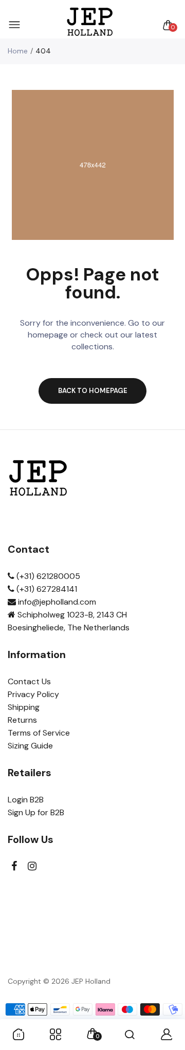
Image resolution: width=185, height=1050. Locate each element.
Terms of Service (39, 732)
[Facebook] (14, 866)
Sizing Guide (30, 745)
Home (18, 50)
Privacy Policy (33, 694)
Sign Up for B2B (36, 812)
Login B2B (26, 799)
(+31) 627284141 (45, 589)
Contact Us (29, 681)
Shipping (24, 707)
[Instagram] (32, 866)
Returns (22, 720)
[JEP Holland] (90, 25)
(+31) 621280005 (47, 576)
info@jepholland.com (56, 601)
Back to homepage (92, 390)
